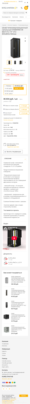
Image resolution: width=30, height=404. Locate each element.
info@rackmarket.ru (11, 1)
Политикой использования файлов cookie (9, 400)
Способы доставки (7, 363)
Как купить (5, 365)
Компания (15, 17)
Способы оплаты (6, 361)
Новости (4, 351)
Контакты (4, 345)
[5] (9, 69)
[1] (4, 69)
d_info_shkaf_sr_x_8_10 (15, 262)
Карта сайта (5, 367)
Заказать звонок (7, 379)
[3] (7, 69)
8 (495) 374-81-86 (21, 7)
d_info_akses (12, 258)
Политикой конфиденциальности (8, 402)
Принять (23, 395)
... (26, 17)
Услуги (4, 355)
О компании (5, 343)
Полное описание (8, 120)
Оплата (22, 17)
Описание (7, 158)
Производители (6, 17)
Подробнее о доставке (13, 147)
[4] (8, 69)
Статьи (4, 353)
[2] (5, 69)
